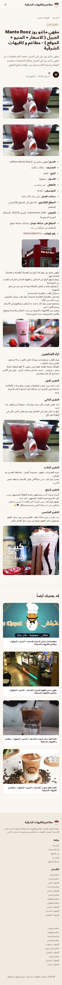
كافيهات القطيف (52, 915)
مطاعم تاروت (54, 956)
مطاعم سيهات (53, 928)
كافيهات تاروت (53, 964)
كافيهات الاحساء (52, 911)
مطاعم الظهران (53, 903)
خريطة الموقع (53, 861)
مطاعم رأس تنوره (52, 948)
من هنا (34, 227)
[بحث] (5, 4)
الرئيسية (55, 17)
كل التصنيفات (53, 849)
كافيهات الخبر (53, 882)
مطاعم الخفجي (53, 940)
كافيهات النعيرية (52, 960)
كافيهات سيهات (52, 944)
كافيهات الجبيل (43, 17)
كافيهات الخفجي (52, 952)
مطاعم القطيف (53, 899)
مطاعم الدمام (54, 878)
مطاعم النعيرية (53, 936)
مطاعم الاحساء (53, 887)
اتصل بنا (55, 857)
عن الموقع (55, 853)
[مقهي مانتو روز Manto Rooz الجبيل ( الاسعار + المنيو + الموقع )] (31, 140)
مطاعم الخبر (54, 874)
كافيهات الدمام (53, 891)
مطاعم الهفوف (53, 932)
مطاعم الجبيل (53, 895)
